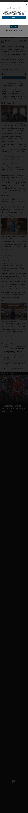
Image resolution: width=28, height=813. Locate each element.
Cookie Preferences (14, 21)
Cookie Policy (21, 14)
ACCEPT (14, 17)
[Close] (26, 4)
